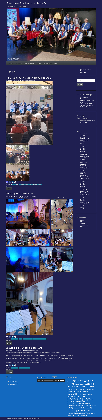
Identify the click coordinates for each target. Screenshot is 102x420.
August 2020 (83, 162)
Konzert (83, 396)
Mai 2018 (82, 185)
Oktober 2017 (83, 192)
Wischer (84, 415)
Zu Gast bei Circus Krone (86, 103)
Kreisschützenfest (72, 398)
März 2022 (83, 153)
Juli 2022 (82, 146)
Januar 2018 (83, 189)
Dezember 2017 (84, 191)
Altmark (16, 339)
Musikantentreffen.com (74, 403)
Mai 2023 (82, 143)
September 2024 (84, 138)
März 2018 (83, 188)
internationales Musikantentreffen (84, 98)
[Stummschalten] (58, 380)
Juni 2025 (82, 137)
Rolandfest (81, 406)
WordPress (14, 418)
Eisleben (78, 391)
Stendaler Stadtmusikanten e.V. (27, 3)
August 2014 (83, 204)
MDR (91, 400)
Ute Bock (69, 415)
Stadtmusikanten (72, 411)
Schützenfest (85, 408)
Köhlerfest (87, 398)
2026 (76, 387)
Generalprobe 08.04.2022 (19, 193)
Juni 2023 (82, 142)
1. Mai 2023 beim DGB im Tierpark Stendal (28, 77)
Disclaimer (83, 71)
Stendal (26, 184)
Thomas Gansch (91, 413)
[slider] (62, 380)
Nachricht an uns (47, 63)
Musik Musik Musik (29, 63)
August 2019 (83, 169)
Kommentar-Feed (14, 383)
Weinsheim (43, 355)
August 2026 (83, 134)
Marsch (86, 400)
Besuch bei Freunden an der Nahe (24, 347)
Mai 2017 (82, 200)
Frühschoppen (86, 391)
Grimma (78, 394)
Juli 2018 (82, 181)
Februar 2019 (83, 175)
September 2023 (84, 140)
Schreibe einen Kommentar (28, 80)
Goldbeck (70, 394)
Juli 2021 (82, 159)
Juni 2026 (82, 135)
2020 (77, 384)
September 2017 (84, 194)
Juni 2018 (82, 183)
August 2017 (83, 196)
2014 (70, 381)
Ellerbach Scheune (36, 361)
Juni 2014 (82, 205)
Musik (69, 402)
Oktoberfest (85, 404)
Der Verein (18, 63)
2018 (89, 380)
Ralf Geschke (30, 418)
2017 (78, 380)
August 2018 (83, 180)
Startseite (10, 63)
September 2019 (84, 167)
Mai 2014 (82, 207)
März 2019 (83, 173)
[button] (7, 182)
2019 (12, 368)
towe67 (17, 80)
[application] (51, 380)
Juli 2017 (82, 197)
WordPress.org (13, 384)
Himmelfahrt (87, 394)
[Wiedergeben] (39, 380)
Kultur (80, 398)
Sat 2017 (76, 408)
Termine (38, 63)
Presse (56, 63)
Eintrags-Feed (13, 381)
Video (81, 226)
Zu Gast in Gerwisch (85, 107)
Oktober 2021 (83, 154)
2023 (12, 184)
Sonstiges (9, 372)
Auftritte (16, 184)
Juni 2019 (82, 170)
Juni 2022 (82, 148)
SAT (71, 408)
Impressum (83, 72)
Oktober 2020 (83, 161)
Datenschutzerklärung (85, 69)
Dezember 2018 (84, 177)
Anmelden (12, 380)
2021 (83, 384)
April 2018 (82, 186)
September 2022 (84, 145)
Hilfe (81, 222)
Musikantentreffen (79, 402)
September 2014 (84, 202)
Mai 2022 (82, 150)
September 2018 (84, 178)
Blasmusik (21, 184)
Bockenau (21, 368)
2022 (12, 339)
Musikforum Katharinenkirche (39, 339)
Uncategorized (84, 225)
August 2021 (83, 158)
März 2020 (83, 164)
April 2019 (82, 172)
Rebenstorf (72, 405)
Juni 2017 (82, 199)
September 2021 (84, 156)
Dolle (71, 391)
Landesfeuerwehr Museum (75, 400)
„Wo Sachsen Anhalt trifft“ (86, 105)
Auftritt (20, 339)
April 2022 (82, 151)
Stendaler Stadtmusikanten (35, 184)
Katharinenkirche (73, 396)
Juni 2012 (82, 208)
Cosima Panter (49, 361)
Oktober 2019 (83, 165)
